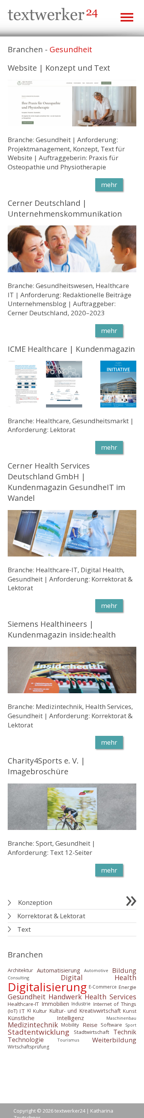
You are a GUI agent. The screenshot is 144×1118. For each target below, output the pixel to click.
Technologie (26, 1039)
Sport (130, 1025)
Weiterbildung (114, 1039)
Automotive (96, 970)
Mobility (70, 1024)
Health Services (110, 996)
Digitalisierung (47, 987)
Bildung (124, 970)
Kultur (40, 1010)
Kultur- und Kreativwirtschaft (85, 1010)
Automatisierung (58, 970)
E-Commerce (103, 987)
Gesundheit (27, 996)
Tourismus (68, 1040)
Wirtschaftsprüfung (28, 1046)
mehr (109, 184)
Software (111, 1024)
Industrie (81, 1004)
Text (24, 929)
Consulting (18, 978)
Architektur (20, 970)
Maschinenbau (121, 1018)
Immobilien (55, 1004)
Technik (124, 1032)
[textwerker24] (53, 15)
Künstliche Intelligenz (46, 1018)
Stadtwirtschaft (91, 1032)
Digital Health (98, 977)
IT (22, 1011)
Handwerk (65, 996)
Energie (127, 986)
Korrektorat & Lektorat (51, 915)
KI (29, 1010)
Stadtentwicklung (38, 1032)
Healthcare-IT (23, 1003)
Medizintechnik (33, 1024)
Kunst (129, 1010)
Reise (90, 1025)
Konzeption (35, 902)
